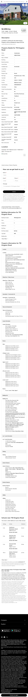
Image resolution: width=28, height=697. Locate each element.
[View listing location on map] (23, 30)
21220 (17, 32)
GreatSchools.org (22, 561)
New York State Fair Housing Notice (11, 682)
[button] (1, 1)
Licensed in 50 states (6, 692)
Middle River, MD (11, 32)
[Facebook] (5, 636)
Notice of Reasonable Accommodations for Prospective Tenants (12, 684)
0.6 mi (22, 528)
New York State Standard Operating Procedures (13, 683)
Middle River (20, 149)
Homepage (4, 149)
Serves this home (13, 532)
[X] (7, 636)
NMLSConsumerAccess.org (6, 690)
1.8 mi (22, 544)
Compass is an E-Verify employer (7, 642)
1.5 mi (22, 536)
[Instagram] (2, 636)
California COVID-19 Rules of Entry (13, 644)
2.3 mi (22, 552)
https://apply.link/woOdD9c (17, 334)
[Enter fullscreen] (24, 155)
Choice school (12, 556)
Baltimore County (17, 82)
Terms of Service (7, 198)
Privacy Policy (14, 198)
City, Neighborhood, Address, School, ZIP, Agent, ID (14, 1)
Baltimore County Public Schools (14, 575)
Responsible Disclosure (19, 641)
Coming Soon (17, 53)
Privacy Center (4, 641)
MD (7, 149)
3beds (3, 31)
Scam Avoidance (10, 641)
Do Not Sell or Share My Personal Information (10, 640)
